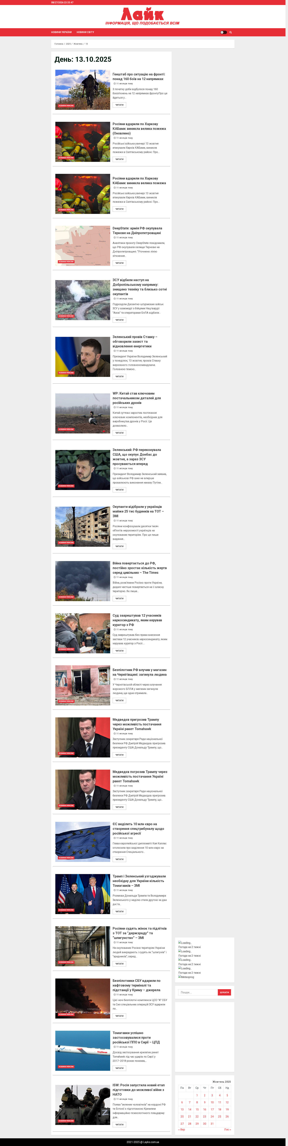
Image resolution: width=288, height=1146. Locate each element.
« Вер (181, 1129)
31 (212, 1123)
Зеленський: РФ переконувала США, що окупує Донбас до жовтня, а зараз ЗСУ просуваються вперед (82, 470)
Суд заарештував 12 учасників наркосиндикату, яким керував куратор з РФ (82, 633)
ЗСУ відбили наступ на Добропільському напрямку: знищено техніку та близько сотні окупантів (82, 300)
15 (197, 1109)
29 (197, 1123)
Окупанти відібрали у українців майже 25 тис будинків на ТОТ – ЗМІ (82, 527)
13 (182, 1109)
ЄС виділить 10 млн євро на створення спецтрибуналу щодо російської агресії (82, 842)
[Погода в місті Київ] (204, 943)
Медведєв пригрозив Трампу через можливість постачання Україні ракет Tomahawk (82, 737)
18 (219, 1109)
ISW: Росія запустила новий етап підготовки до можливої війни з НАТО (82, 1105)
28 (189, 1123)
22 (197, 1116)
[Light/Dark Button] (223, 32)
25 (219, 1116)
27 (182, 1123)
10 (212, 1102)
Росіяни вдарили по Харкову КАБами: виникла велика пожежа (82, 194)
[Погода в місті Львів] (204, 960)
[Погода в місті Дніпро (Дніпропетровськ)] (204, 951)
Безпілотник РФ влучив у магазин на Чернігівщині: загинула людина (82, 685)
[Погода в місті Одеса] (204, 968)
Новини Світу (85, 32)
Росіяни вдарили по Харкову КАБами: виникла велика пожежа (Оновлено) (82, 142)
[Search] (231, 32)
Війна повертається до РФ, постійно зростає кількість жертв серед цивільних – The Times (82, 581)
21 (189, 1116)
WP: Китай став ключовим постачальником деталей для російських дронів (82, 413)
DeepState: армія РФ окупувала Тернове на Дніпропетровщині (82, 246)
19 (227, 1109)
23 (204, 1116)
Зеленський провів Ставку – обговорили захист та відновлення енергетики (82, 357)
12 (227, 1102)
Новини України (61, 32)
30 (204, 1123)
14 (189, 1109)
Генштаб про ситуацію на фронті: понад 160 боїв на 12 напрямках (82, 90)
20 (182, 1116)
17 (212, 1109)
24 (212, 1116)
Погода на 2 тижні (189, 947)
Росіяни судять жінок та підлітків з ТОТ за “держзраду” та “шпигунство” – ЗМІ (82, 946)
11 (219, 1102)
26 (227, 1116)
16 (204, 1109)
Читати (119, 105)
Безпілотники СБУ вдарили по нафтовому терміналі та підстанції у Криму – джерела (82, 998)
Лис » (227, 1129)
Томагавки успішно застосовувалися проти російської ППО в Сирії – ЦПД (82, 1051)
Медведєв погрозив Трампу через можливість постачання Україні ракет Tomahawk (82, 790)
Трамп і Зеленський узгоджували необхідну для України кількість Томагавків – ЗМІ (82, 894)
